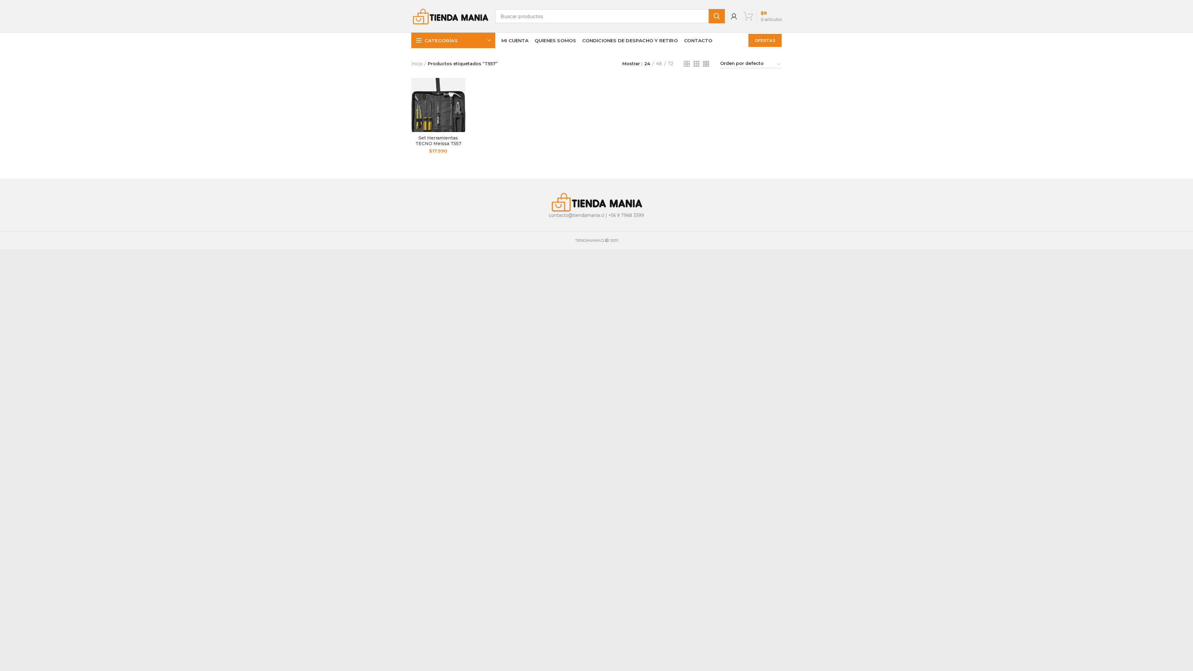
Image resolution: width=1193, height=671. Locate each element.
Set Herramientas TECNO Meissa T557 (438, 140)
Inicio (417, 63)
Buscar (717, 16)
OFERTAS (765, 40)
